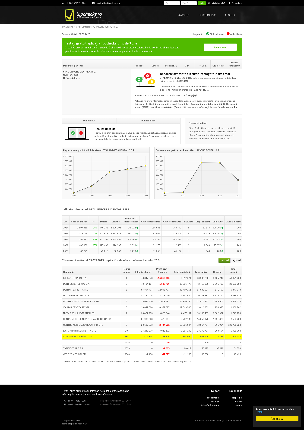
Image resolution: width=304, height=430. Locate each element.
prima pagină (67, 27)
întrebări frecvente (210, 405)
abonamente (207, 14)
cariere (238, 401)
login (202, 3)
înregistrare (220, 47)
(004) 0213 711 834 (77, 3)
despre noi (237, 397)
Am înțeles (277, 418)
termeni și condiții (215, 420)
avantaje (184, 14)
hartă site (199, 420)
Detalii (259, 412)
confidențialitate (233, 420)
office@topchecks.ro (111, 3)
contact (230, 14)
